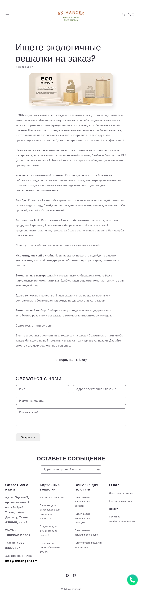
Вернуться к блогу (73, 359)
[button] (7, 14)
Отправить (28, 437)
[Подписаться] (98, 469)
